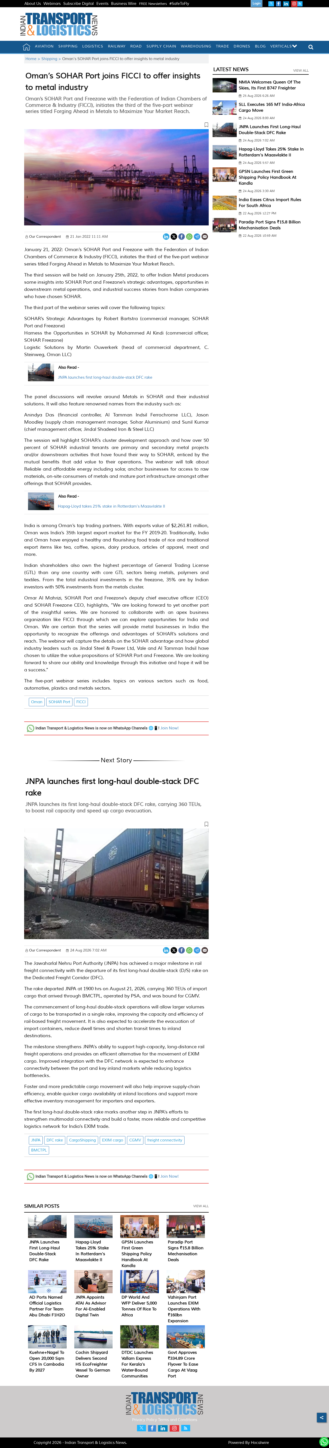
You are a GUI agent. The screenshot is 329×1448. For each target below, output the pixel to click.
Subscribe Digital (78, 3)
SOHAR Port (59, 702)
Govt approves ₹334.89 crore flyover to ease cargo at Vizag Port (183, 1364)
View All (201, 1206)
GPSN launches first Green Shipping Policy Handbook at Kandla (137, 1254)
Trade (222, 46)
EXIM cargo (112, 1140)
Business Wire (123, 3)
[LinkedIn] (166, 236)
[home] (26, 47)
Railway (117, 46)
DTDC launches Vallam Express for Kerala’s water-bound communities (137, 1364)
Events (102, 3)
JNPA (35, 1140)
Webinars (52, 3)
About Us (32, 3)
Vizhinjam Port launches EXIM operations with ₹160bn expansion (184, 1309)
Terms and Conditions (177, 1419)
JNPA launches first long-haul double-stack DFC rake (105, 377)
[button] (116, 125)
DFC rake (55, 1140)
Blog (260, 46)
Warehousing (196, 46)
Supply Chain (161, 46)
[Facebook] (181, 236)
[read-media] (41, 378)
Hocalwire (260, 1442)
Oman (36, 702)
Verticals (281, 46)
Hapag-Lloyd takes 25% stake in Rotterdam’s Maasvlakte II (111, 506)
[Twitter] (174, 236)
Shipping (68, 46)
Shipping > (51, 58)
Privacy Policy (144, 1419)
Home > (33, 58)
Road (136, 46)
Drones (242, 46)
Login (257, 3)
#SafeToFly (179, 3)
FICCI (81, 702)
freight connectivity (164, 1140)
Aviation (44, 46)
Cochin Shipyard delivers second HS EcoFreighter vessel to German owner (93, 1364)
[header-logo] (58, 24)
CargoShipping (82, 1140)
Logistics (92, 46)
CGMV (135, 1140)
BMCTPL (39, 1150)
